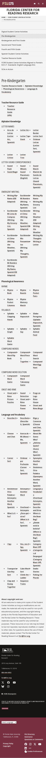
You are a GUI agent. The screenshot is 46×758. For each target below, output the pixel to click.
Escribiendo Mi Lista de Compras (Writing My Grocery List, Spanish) (12, 220)
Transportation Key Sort (12, 571)
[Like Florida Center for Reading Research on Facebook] (9, 682)
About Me (37, 433)
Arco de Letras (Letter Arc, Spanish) (11, 136)
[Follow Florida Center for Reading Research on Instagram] (8, 686)
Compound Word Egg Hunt (37, 364)
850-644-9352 (6, 672)
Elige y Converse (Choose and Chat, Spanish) (37, 424)
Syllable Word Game (10, 341)
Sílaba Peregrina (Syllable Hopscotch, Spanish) (38, 319)
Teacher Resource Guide (11, 86)
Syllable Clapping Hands (11, 316)
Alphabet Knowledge (34, 86)
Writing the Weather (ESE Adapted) (37, 217)
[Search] (39, 4)
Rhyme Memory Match (23, 302)
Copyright (7, 746)
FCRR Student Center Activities (19, 17)
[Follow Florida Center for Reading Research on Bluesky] (3, 686)
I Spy (9, 544)
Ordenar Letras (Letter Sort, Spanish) (36, 145)
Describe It (11, 418)
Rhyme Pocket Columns (11, 302)
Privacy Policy (8, 743)
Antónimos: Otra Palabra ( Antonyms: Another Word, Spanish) (12, 498)
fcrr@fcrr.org (24, 636)
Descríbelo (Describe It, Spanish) (25, 421)
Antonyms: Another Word (24, 492)
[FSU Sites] (43, 4)
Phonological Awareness (13, 89)
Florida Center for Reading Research (23, 11)
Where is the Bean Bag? (37, 516)
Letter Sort (38, 136)
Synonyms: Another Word (37, 461)
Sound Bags (12, 172)
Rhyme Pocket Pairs (36, 293)
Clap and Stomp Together (11, 584)
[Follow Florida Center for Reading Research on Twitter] (3, 682)
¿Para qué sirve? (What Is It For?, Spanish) (24, 519)
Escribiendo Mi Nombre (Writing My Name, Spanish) (25, 201)
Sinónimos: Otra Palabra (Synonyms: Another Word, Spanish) (38, 476)
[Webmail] (34, 4)
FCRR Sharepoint (9, 694)
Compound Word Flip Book (12, 355)
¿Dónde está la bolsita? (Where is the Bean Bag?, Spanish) (37, 531)
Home (3, 17)
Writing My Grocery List (38, 204)
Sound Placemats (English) (24, 175)
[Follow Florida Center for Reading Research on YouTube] (15, 682)
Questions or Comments (33, 739)
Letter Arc (24, 130)
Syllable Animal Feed (36, 332)
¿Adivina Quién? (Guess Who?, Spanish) (36, 449)
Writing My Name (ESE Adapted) (12, 198)
